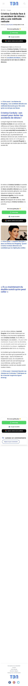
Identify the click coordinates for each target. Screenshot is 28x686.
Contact (14, 667)
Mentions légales (14, 671)
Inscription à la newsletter (14, 665)
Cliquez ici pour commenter (11, 441)
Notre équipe (14, 669)
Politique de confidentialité (14, 672)
